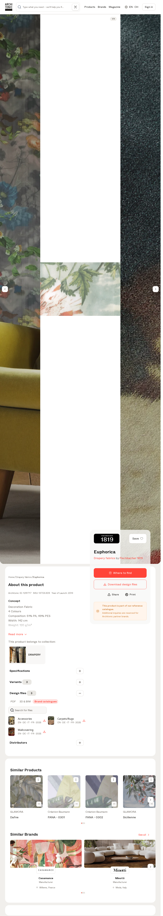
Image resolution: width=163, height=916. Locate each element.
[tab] (13, 701)
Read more (15, 634)
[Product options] (38, 779)
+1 (39, 803)
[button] (81, 823)
